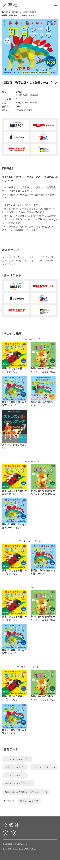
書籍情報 (15, 12)
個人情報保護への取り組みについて (15, 844)
